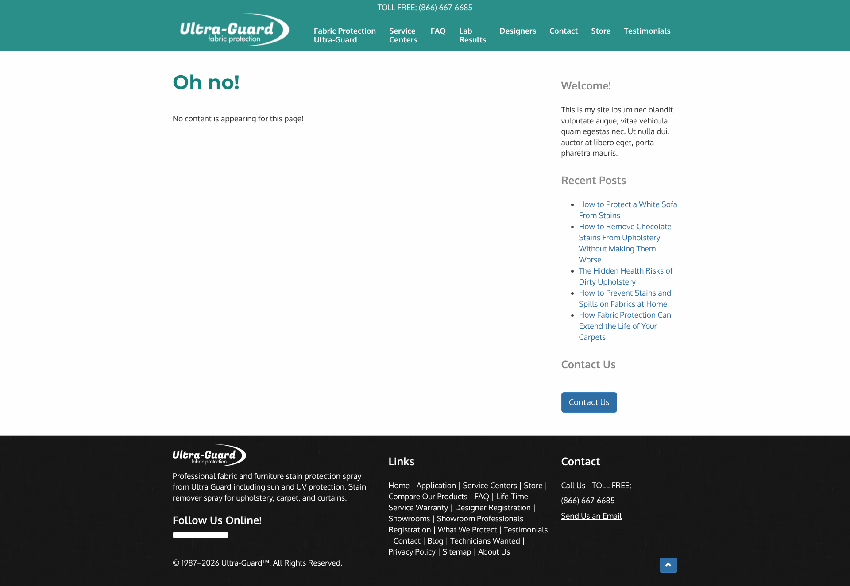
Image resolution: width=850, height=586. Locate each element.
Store (600, 31)
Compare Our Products (428, 496)
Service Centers (490, 485)
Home (399, 485)
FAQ (438, 31)
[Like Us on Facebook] (178, 535)
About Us (494, 552)
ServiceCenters (403, 35)
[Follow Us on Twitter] (189, 535)
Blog (435, 541)
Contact (563, 31)
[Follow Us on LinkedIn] (222, 535)
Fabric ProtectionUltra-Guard (345, 35)
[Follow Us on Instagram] (200, 535)
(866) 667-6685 (445, 7)
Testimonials (647, 31)
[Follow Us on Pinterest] (211, 535)
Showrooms (409, 519)
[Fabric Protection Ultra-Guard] (235, 29)
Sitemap (456, 552)
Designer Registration (493, 508)
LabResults (472, 35)
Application (436, 485)
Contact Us (589, 402)
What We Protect (467, 530)
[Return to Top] (668, 565)
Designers (518, 31)
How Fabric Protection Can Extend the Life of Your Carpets (625, 326)
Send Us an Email (591, 516)
